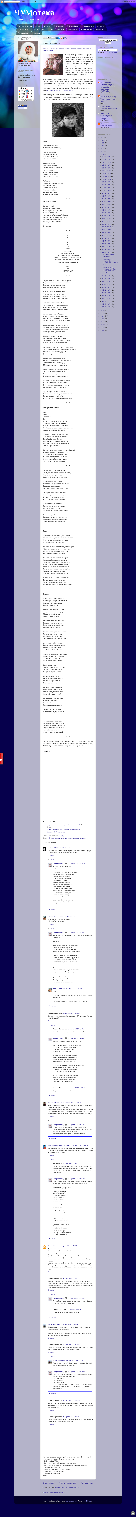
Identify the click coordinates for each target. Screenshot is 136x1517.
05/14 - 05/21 (107, 238)
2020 (102, 146)
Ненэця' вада (100, 29)
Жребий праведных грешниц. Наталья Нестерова (107, 116)
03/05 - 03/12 (107, 284)
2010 (102, 327)
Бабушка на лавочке (108, 96)
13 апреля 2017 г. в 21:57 (76, 932)
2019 (102, 148)
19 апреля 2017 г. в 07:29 (73, 988)
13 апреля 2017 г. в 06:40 (63, 848)
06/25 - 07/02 (107, 221)
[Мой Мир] (64, 37)
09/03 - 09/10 (107, 202)
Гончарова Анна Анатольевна (59, 1145)
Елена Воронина (54, 1324)
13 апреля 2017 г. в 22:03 (76, 1124)
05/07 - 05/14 (107, 241)
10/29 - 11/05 (107, 179)
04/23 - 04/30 (107, 247)
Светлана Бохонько (55, 1103)
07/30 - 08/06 (107, 213)
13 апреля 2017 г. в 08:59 (72, 1103)
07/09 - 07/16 (107, 216)
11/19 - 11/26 (106, 173)
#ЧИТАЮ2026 (105, 91)
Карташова (58, 838)
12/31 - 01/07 (107, 157)
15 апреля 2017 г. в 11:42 (71, 1417)
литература (72, 838)
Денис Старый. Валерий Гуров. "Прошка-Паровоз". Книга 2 (109, 99)
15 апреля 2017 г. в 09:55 (71, 1344)
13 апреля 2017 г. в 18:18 (76, 1029)
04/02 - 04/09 (107, 276)
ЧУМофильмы (86, 29)
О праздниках (23, 29)
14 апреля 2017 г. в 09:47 (76, 1088)
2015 (102, 313)
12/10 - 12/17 (107, 165)
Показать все (114, 130)
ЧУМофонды (73, 29)
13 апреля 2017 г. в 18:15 (71, 1163)
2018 (102, 151)
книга (65, 838)
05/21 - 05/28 (107, 235)
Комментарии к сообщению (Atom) (67, 1487)
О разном (60, 29)
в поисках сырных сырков (109, 108)
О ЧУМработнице (73, 26)
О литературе (89, 26)
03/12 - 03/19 (107, 281)
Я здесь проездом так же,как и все (60, 90)
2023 (102, 137)
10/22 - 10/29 (107, 182)
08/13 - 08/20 (107, 207)
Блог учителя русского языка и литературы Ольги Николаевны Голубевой (108, 86)
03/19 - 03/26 (107, 279)
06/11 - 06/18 (107, 227)
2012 (102, 322)
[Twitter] (59, 37)
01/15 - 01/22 (107, 301)
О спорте (100, 26)
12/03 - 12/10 (107, 168)
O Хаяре (51, 29)
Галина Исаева (53, 1246)
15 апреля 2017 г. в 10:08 (75, 1360)
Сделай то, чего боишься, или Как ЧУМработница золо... (109, 269)
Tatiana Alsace (53, 917)
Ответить (51, 855)
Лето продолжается (107, 125)
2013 (102, 319)
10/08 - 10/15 (107, 187)
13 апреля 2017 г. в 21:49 (76, 863)
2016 (102, 310)
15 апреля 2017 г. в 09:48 (69, 1324)
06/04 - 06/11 (107, 230)
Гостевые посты (24, 33)
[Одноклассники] (61, 37)
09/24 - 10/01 (107, 193)
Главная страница (25, 26)
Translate (114, 52)
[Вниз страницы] (132, 1513)
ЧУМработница (58, 863)
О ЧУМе (47, 26)
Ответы (52, 860)
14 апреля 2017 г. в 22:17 (76, 1309)
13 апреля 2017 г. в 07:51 (67, 917)
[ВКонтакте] (57, 37)
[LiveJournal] (66, 37)
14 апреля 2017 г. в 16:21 (76, 1298)
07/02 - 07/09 (107, 218)
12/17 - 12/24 (107, 162)
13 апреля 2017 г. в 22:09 (76, 1179)
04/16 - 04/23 (107, 249)
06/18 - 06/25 (107, 224)
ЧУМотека (34, 12)
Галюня (50, 848)
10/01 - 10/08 (107, 190)
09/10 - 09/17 (107, 199)
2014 (102, 316)
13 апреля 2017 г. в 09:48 (79, 1145)
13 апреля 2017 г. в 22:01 (76, 1038)
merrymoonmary (71, 1501)
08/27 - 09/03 (107, 204)
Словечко (104, 124)
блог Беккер (105, 106)
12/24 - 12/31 (107, 159)
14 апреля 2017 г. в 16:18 (71, 1278)
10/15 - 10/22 (107, 185)
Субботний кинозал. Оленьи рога (109, 255)
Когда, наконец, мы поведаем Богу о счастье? (63, 825)
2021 (102, 143)
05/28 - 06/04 (107, 232)
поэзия (78, 838)
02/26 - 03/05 (107, 287)
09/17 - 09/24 (107, 196)
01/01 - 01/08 (107, 307)
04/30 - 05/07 (107, 244)
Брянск (51, 838)
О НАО (38, 26)
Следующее (48, 1483)
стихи (84, 838)
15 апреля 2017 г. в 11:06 (76, 1371)
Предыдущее (87, 1483)
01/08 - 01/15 (107, 304)
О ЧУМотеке (58, 26)
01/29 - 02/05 (107, 295)
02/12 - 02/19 (107, 290)
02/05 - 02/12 (107, 293)
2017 (102, 154)
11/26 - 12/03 (107, 171)
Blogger (88, 1501)
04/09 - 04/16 (107, 252)
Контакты (37, 33)
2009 (102, 330)
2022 (102, 140)
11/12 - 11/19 (106, 176)
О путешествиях (38, 29)
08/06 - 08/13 (107, 210)
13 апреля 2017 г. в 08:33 (71, 1013)
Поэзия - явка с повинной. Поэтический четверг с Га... (110, 262)
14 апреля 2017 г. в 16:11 (68, 1246)
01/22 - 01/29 (107, 298)
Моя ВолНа (105, 113)
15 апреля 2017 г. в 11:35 (71, 1400)
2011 (102, 324)
